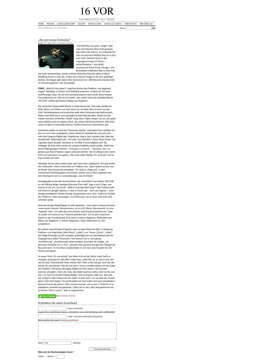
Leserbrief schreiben (65, 43)
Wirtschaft (131, 23)
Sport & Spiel (94, 23)
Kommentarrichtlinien (69, 320)
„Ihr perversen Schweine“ (54, 40)
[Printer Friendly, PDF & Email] (47, 296)
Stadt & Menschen (66, 23)
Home (41, 23)
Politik (50, 23)
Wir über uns (146, 23)
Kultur (81, 23)
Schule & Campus (113, 23)
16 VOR (97, 10)
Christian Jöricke (67, 296)
